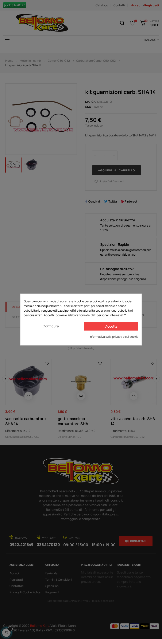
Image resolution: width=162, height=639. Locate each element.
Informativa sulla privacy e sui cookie (113, 337)
